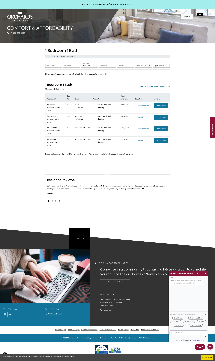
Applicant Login (74, 330)
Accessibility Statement (150, 330)
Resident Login (60, 330)
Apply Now (162, 106)
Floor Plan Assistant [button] (213, 128)
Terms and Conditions (108, 330)
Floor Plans (51, 56)
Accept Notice (207, 357)
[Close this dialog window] (205, 273)
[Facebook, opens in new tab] (5, 314)
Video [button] (155, 86)
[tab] (48, 201)
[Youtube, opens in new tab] (10, 314)
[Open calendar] (149, 66)
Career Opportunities (89, 330)
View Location (145, 106)
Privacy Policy (123, 330)
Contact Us (79, 238)
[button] (107, 4)
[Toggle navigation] (200, 15)
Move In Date (141, 66)
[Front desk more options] (210, 347)
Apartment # (159, 66)
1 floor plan (86, 65)
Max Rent (122, 66)
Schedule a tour (115, 282)
